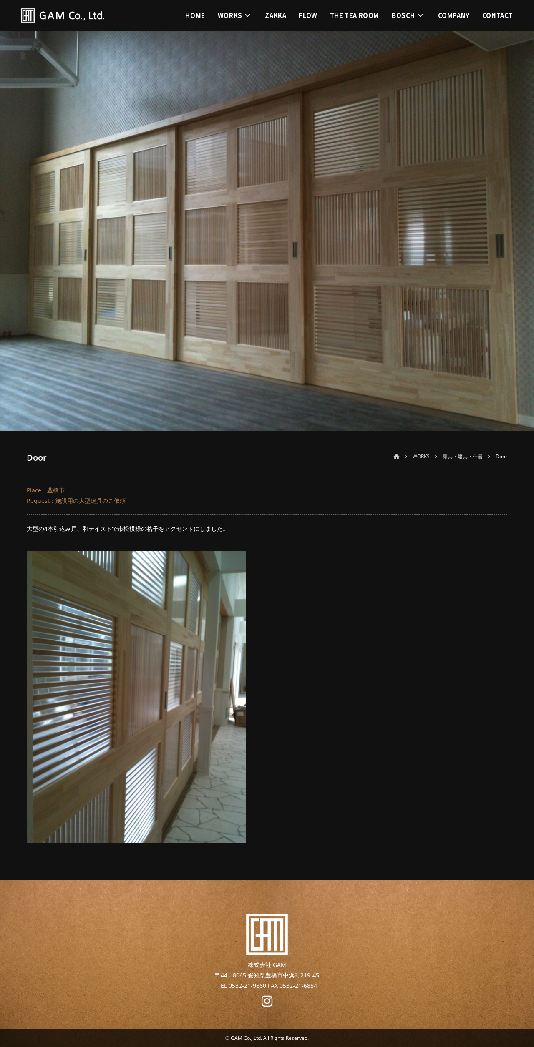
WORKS (421, 456)
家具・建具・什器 (463, 456)
